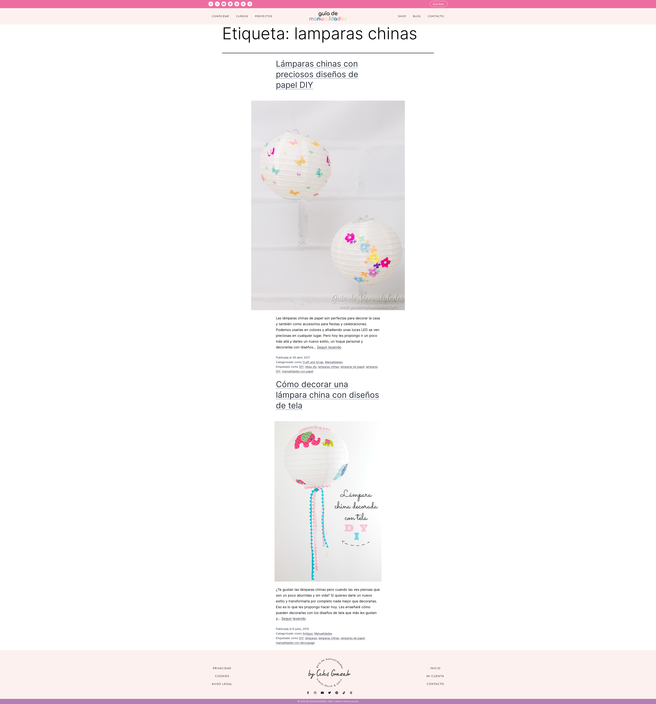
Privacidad (222, 668)
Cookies (222, 676)
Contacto (436, 16)
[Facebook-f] (210, 4)
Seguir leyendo (329, 347)
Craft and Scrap (313, 362)
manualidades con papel (297, 371)
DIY (301, 366)
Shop (402, 16)
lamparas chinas (328, 366)
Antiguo (308, 633)
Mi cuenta (435, 676)
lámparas (311, 638)
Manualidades (334, 362)
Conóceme (220, 16)
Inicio (435, 668)
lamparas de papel (352, 366)
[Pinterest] (236, 4)
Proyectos (263, 16)
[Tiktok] (243, 4)
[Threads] (249, 4)
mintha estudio (350, 701)
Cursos (242, 16)
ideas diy (311, 366)
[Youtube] (223, 4)
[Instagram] (217, 4)
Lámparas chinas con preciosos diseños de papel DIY (317, 74)
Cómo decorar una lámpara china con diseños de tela (327, 395)
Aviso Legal (222, 684)
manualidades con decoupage (295, 642)
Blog (417, 16)
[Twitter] (230, 4)
